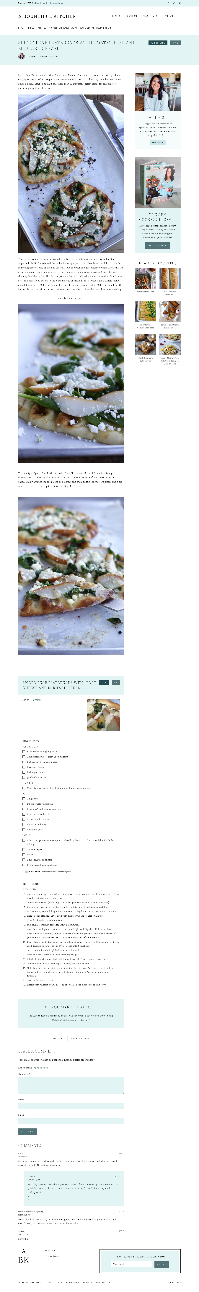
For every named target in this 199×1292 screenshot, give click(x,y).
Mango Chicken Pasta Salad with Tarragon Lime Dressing (170, 361)
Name (22, 1100)
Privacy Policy (55, 1282)
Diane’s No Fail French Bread (170, 293)
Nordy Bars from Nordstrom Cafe (145, 359)
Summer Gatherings (79, 1038)
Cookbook (132, 16)
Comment (24, 1074)
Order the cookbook (53, 3)
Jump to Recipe (158, 43)
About (156, 16)
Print (104, 682)
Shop (145, 16)
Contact (169, 16)
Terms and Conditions (93, 1282)
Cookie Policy (72, 1282)
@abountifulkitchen (63, 1020)
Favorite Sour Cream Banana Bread (170, 326)
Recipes (116, 16)
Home (20, 28)
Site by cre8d (174, 1282)
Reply (121, 1153)
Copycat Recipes (52, 1256)
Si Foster (37, 700)
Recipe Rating (25, 1068)
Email (22, 1115)
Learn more (157, 142)
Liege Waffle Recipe (145, 292)
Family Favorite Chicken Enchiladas (145, 326)
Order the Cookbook (158, 245)
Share (175, 43)
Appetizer (42, 28)
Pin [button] (115, 682)
